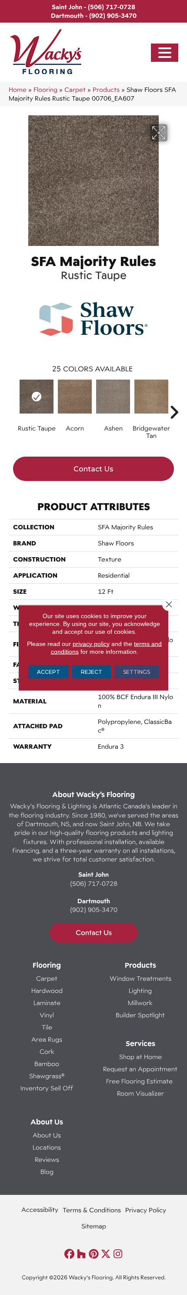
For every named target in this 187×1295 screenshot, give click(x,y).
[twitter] (106, 1254)
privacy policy (91, 643)
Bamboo (46, 1063)
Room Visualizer (140, 1093)
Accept (48, 671)
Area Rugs (46, 1039)
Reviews (47, 1159)
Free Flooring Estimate (140, 1081)
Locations (47, 1147)
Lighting (140, 990)
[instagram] (118, 1254)
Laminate (46, 1002)
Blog (46, 1171)
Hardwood (47, 990)
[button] (164, 53)
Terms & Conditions (92, 1210)
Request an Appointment (140, 1069)
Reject (91, 671)
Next (173, 399)
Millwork (140, 1002)
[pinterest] (93, 1254)
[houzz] (81, 1254)
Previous (13, 399)
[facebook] (69, 1254)
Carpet (75, 89)
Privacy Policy (145, 1210)
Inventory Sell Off (46, 1088)
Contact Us (93, 469)
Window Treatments (140, 978)
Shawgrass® (46, 1076)
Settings (136, 671)
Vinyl (47, 1015)
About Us (47, 1135)
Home (18, 89)
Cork (47, 1051)
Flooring (45, 89)
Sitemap (93, 1226)
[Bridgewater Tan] (151, 396)
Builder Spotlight (140, 1015)
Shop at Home (140, 1056)
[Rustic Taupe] (36, 396)
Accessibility (39, 1209)
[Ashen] (113, 396)
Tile (47, 1027)
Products (106, 89)
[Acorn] (75, 396)
